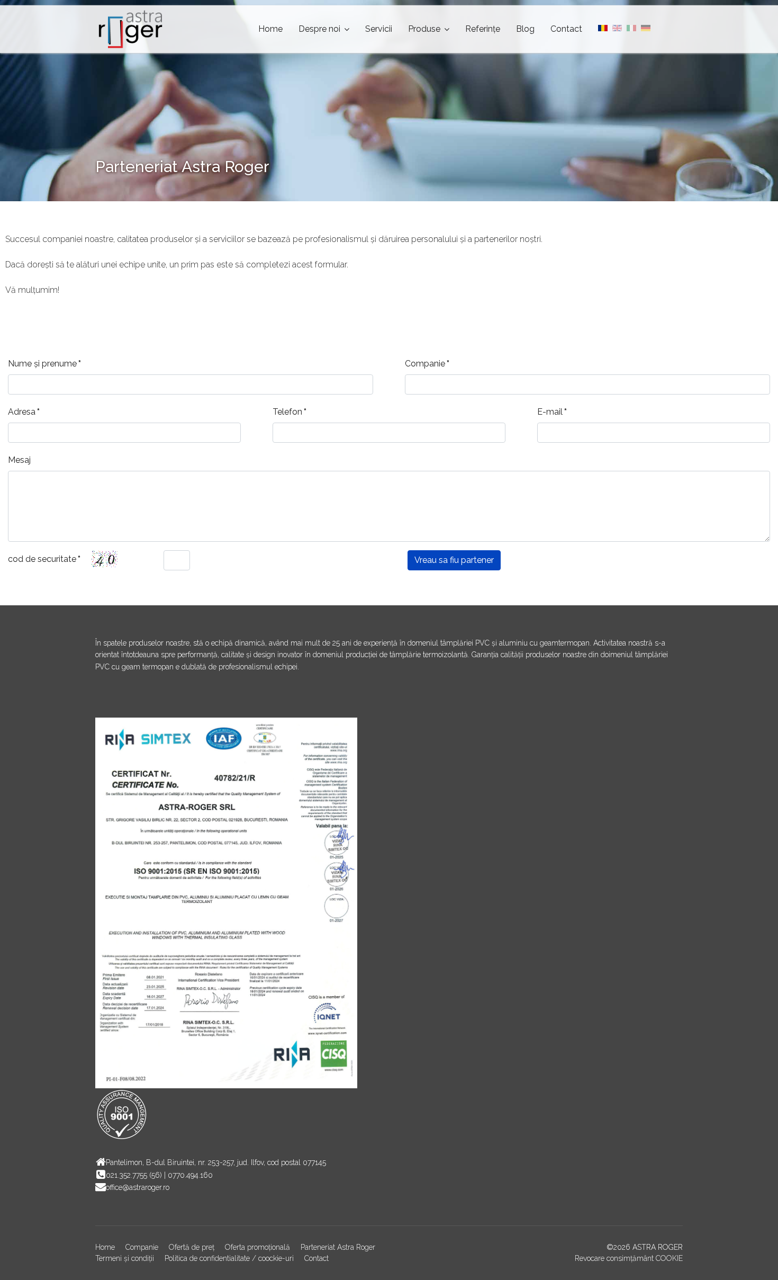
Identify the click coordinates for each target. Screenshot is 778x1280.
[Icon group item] (106, 699)
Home (270, 29)
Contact (566, 29)
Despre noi (319, 29)
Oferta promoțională (257, 1247)
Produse (424, 29)
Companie (141, 1247)
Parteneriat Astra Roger (338, 1247)
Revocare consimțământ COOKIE (629, 1258)
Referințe (482, 29)
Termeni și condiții (124, 1258)
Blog (525, 29)
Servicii (378, 29)
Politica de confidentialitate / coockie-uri (229, 1258)
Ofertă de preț (191, 1247)
